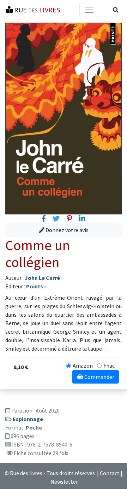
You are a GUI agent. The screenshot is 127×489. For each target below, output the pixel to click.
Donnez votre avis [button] (66, 230)
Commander (98, 376)
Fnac (109, 365)
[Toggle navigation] (89, 10)
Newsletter (64, 481)
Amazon (83, 365)
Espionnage (28, 418)
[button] (116, 10)
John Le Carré (42, 277)
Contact (110, 473)
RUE (36, 9)
